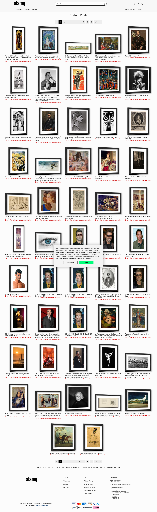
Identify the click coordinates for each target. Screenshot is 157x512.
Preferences (71, 262)
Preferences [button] (88, 258)
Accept (86, 262)
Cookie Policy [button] (93, 256)
